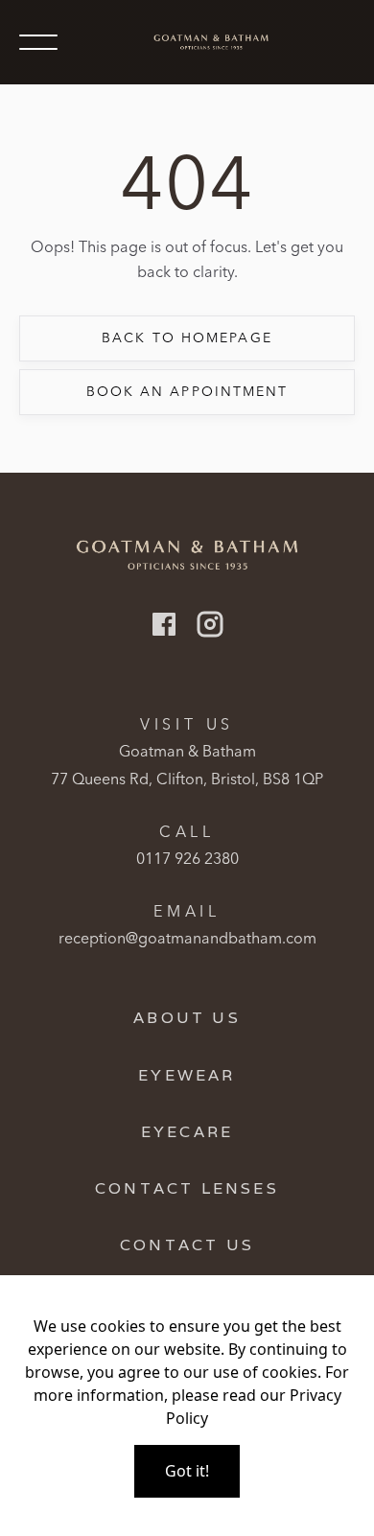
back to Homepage (187, 337)
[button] (38, 42)
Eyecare (187, 1132)
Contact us (187, 1245)
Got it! (187, 1470)
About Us (187, 1018)
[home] (206, 43)
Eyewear (186, 1075)
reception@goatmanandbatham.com (187, 937)
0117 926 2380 (187, 858)
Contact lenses (187, 1188)
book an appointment (187, 391)
